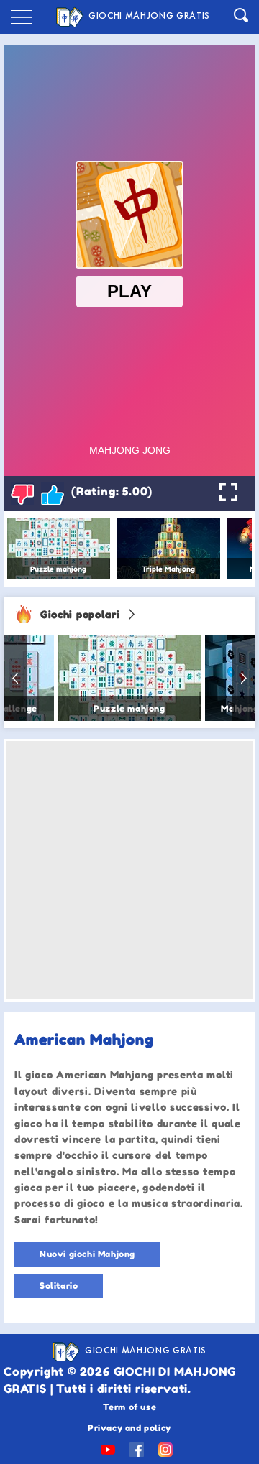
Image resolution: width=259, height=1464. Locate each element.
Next (243, 678)
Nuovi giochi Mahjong (87, 1254)
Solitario (59, 1285)
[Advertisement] (129, 870)
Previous (15, 678)
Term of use (130, 1407)
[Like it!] (52, 493)
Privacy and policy (129, 1427)
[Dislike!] (22, 493)
